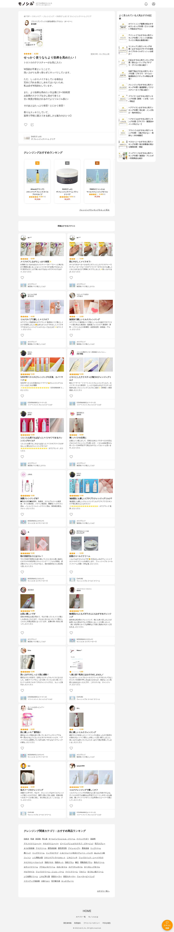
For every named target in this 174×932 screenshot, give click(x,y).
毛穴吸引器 (55, 881)
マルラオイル (29, 872)
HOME (87, 911)
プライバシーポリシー (91, 923)
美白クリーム (99, 862)
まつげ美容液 (29, 848)
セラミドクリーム (31, 867)
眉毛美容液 (52, 848)
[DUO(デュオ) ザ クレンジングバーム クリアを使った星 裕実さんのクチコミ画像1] (33, 37)
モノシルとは (93, 917)
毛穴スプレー (100, 844)
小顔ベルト (45, 881)
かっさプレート (67, 881)
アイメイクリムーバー (32, 844)
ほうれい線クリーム (95, 872)
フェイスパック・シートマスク (91, 858)
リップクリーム (38, 853)
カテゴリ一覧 (81, 917)
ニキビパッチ (72, 858)
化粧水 (26, 839)
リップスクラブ (52, 853)
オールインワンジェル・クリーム (62, 839)
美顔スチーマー (69, 876)
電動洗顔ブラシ (86, 862)
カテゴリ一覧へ (103, 891)
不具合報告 (106, 923)
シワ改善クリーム (31, 876)
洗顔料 (93, 839)
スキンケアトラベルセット (54, 858)
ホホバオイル (62, 867)
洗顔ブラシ (69, 862)
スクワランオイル (76, 867)
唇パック (27, 853)
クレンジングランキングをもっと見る (94, 210)
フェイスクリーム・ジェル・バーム (50, 872)
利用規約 (77, 923)
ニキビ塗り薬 (44, 876)
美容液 (38, 839)
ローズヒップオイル (92, 867)
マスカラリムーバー (51, 844)
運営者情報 (67, 923)
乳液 (32, 839)
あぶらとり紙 (99, 853)
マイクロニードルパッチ (33, 862)
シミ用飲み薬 (37, 858)
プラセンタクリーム (47, 867)
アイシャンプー (74, 848)
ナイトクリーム (71, 872)
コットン (27, 858)
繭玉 (77, 862)
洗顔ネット (59, 862)
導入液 (44, 839)
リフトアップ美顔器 (32, 881)
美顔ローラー (56, 876)
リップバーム (95, 848)
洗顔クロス (49, 862)
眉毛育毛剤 (62, 848)
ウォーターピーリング (86, 876)
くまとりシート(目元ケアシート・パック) (76, 853)
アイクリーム (41, 848)
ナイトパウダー (83, 839)
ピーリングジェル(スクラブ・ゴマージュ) (76, 844)
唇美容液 (85, 848)
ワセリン (82, 872)
